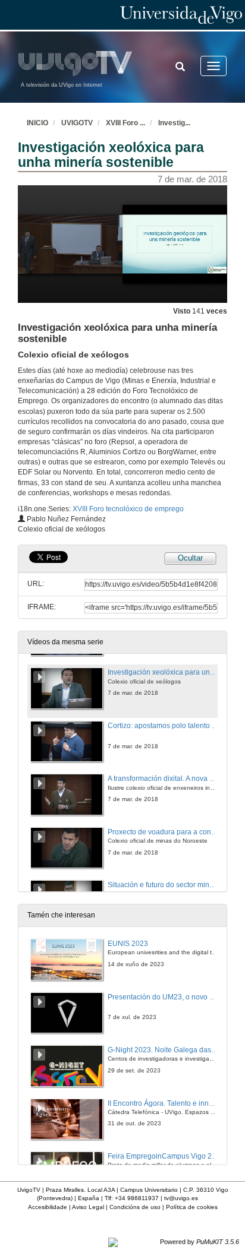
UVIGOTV (77, 123)
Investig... (174, 123)
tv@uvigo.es (181, 1198)
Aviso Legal (88, 1207)
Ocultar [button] (190, 557)
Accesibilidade (47, 1207)
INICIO (37, 123)
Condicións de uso (135, 1207)
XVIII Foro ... (125, 123)
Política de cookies (192, 1207)
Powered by (199, 1241)
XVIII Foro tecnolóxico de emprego (128, 509)
